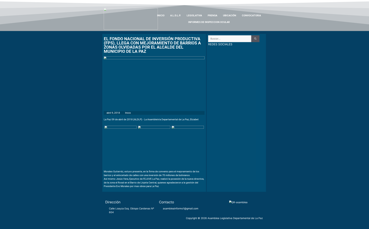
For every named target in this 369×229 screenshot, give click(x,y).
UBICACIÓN (229, 15)
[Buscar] (255, 38)
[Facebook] (240, 3)
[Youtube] (251, 3)
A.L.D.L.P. (175, 15)
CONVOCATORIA (251, 15)
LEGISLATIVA (194, 15)
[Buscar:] (229, 38)
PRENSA (212, 15)
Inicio (160, 15)
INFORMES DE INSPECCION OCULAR (209, 22)
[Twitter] (245, 3)
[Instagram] (257, 3)
